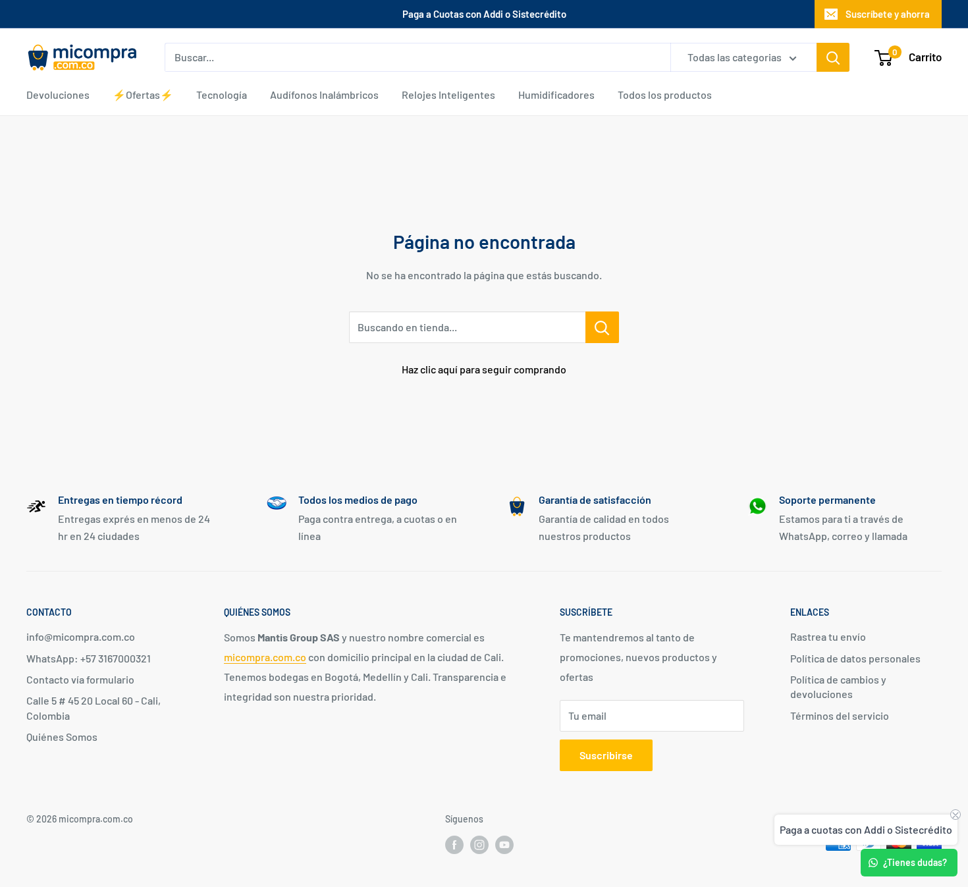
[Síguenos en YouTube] (504, 844)
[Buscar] (833, 57)
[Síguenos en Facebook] (454, 844)
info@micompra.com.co (80, 636)
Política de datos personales (855, 658)
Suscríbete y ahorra (888, 14)
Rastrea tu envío (828, 636)
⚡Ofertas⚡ (143, 94)
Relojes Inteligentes (448, 94)
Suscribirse (606, 755)
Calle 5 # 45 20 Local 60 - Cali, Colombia (93, 707)
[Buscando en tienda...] (602, 327)
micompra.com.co (265, 657)
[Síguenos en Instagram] (479, 844)
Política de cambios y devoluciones (838, 686)
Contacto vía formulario (80, 679)
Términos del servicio (839, 715)
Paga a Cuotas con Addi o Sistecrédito (484, 14)
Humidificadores (556, 94)
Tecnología (221, 94)
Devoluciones (58, 94)
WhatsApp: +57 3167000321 (88, 658)
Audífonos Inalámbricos (324, 94)
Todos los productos (665, 94)
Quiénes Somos (61, 736)
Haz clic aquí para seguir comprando (484, 369)
